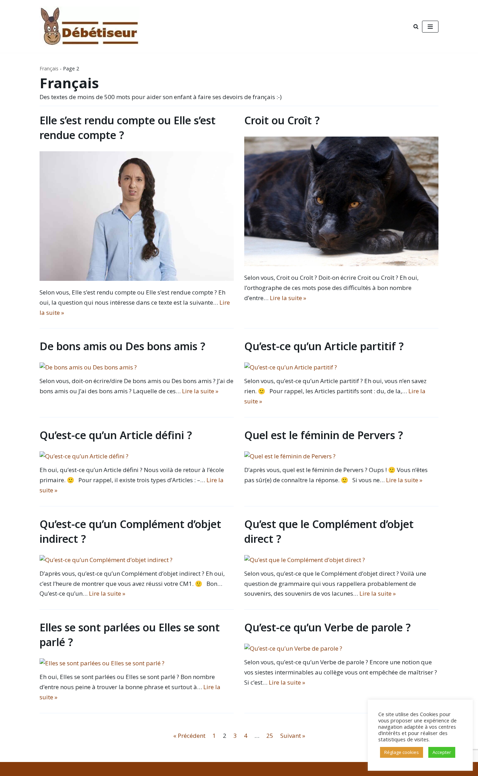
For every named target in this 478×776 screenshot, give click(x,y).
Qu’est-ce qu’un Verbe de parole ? (327, 627)
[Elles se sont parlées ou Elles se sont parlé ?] (102, 663)
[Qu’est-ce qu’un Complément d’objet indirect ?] (106, 560)
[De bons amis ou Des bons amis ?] (88, 367)
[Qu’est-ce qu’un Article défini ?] (84, 456)
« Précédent (189, 736)
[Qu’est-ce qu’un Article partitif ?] (290, 367)
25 (269, 736)
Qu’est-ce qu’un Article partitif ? (324, 346)
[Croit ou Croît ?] (341, 264)
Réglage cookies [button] (401, 752)
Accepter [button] (442, 752)
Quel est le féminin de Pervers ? (323, 435)
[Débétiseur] (91, 26)
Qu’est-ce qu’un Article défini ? (116, 435)
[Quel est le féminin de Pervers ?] (290, 456)
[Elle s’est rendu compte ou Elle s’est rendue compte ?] (137, 279)
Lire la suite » (288, 298)
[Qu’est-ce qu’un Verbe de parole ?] (293, 648)
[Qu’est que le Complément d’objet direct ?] (304, 560)
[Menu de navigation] (430, 27)
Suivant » (292, 736)
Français (49, 68)
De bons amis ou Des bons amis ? (122, 346)
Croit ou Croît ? (282, 120)
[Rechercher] (416, 26)
